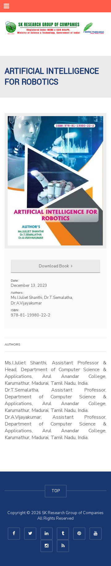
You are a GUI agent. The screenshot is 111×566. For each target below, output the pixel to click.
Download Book (54, 266)
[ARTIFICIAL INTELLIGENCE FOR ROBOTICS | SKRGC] (55, 27)
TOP (55, 491)
